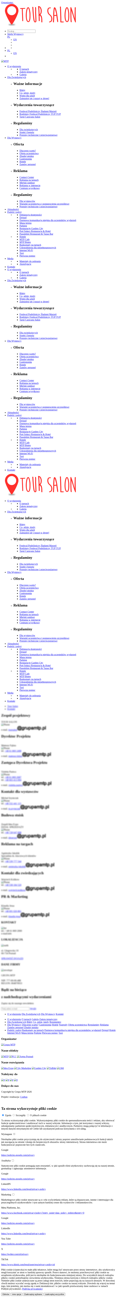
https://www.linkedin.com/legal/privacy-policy (23, 1189)
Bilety (22, 90)
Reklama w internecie (30, 185)
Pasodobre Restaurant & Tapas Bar (36, 234)
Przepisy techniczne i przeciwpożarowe (38, 135)
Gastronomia (26, 159)
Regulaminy (55, 1022)
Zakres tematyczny (29, 72)
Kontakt (11, 266)
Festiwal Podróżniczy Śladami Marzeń (38, 111)
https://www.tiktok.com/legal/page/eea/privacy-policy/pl (28, 1264)
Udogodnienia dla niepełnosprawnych (38, 247)
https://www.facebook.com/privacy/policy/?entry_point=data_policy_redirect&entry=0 (42, 1213)
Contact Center (27, 177)
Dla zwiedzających (29, 129)
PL (8, 37)
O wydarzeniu (14, 66)
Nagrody (63, 1024)
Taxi (22, 253)
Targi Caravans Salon (30, 116)
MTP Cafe (25, 239)
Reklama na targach (29, 180)
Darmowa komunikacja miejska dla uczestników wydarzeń (48, 220)
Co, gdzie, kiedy (27, 93)
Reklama (104, 1024)
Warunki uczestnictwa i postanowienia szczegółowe (44, 204)
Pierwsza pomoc (27, 256)
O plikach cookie (38, 1115)
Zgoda (8, 1115)
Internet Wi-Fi (26, 250)
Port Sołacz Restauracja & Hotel (35, 231)
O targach (24, 69)
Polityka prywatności (32, 1289)
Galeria (23, 74)
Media (10, 258)
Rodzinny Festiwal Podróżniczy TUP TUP (40, 114)
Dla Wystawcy (14, 137)
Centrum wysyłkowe (30, 188)
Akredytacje (25, 264)
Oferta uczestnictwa (29, 153)
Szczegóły (21, 1115)
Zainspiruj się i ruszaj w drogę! (34, 98)
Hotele (23, 161)
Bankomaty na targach (30, 245)
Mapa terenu (26, 223)
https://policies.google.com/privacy (18, 1155)
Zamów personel (28, 164)
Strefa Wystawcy (15, 34)
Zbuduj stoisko (27, 156)
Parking (23, 225)
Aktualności (13, 209)
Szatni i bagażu (27, 132)
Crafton (23, 1097)
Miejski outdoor (27, 182)
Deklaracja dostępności (31, 215)
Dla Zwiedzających (16, 77)
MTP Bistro (25, 242)
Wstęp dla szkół (27, 95)
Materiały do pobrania (30, 261)
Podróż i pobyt (14, 212)
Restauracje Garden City (31, 228)
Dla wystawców (27, 201)
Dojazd (23, 217)
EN (15, 39)
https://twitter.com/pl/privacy (14, 1254)
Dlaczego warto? (28, 150)
